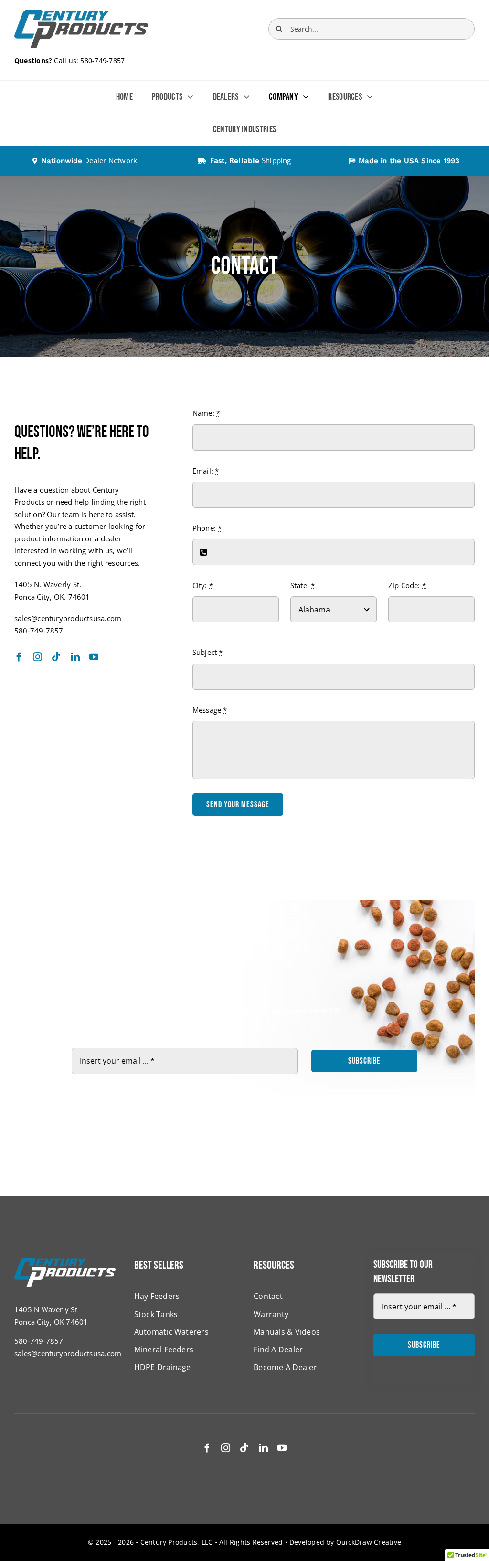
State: (302, 585)
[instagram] (37, 656)
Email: (205, 470)
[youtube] (93, 656)
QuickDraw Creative (368, 1542)
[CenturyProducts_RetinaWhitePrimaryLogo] (65, 1261)
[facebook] (18, 656)
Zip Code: (407, 585)
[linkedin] (75, 656)
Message (209, 710)
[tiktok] (56, 656)
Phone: (207, 528)
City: (202, 585)
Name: (206, 413)
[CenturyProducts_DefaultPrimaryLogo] (81, 13)
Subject (207, 652)
